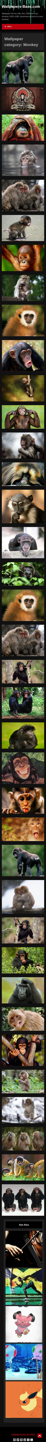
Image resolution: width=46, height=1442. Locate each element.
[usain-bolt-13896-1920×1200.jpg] (24, 1286)
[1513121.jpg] (23, 270)
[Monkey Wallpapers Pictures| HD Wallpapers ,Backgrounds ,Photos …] (23, 943)
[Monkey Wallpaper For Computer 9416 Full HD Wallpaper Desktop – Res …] (23, 620)
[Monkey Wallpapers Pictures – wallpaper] (23, 83)
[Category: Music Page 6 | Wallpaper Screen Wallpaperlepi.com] (24, 1249)
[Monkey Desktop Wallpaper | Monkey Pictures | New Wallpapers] (23, 401)
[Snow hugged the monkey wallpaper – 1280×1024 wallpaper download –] (23, 913)
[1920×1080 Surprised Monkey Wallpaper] (23, 840)
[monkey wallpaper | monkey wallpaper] (23, 428)
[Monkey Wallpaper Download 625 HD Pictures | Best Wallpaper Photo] (23, 523)
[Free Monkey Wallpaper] (23, 1065)
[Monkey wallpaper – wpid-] (23, 1003)
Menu (9, 26)
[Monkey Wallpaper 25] (23, 585)
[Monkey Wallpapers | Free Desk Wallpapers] (23, 240)
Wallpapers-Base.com (21, 6)
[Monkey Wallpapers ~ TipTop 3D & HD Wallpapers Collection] (23, 718)
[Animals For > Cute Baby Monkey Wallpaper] (23, 175)
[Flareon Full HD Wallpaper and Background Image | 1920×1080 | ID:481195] (24, 1399)
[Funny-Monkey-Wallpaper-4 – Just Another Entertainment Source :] (23, 1030)
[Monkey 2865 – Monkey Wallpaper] (23, 485)
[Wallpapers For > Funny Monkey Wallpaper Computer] (23, 211)
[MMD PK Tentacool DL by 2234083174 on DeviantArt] (24, 1362)
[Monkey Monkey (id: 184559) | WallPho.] (23, 300)
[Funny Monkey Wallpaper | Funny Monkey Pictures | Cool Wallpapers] (23, 813)
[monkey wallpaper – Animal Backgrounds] (23, 558)
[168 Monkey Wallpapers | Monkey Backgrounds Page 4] (23, 1150)
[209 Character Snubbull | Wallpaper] (24, 1324)
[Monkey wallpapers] (23, 110)
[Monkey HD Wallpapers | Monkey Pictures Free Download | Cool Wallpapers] (23, 1122)
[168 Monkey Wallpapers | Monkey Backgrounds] (23, 1093)
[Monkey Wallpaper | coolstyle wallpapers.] (23, 655)
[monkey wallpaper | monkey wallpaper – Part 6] (23, 140)
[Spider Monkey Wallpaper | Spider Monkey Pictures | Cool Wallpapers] (23, 748)
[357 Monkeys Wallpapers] (23, 973)
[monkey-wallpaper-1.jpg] (23, 335)
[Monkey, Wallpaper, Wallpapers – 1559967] (23, 683)
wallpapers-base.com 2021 (23, 1434)
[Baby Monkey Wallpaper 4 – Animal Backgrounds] (23, 783)
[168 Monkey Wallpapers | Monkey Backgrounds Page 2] (23, 1180)
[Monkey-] (23, 371)
